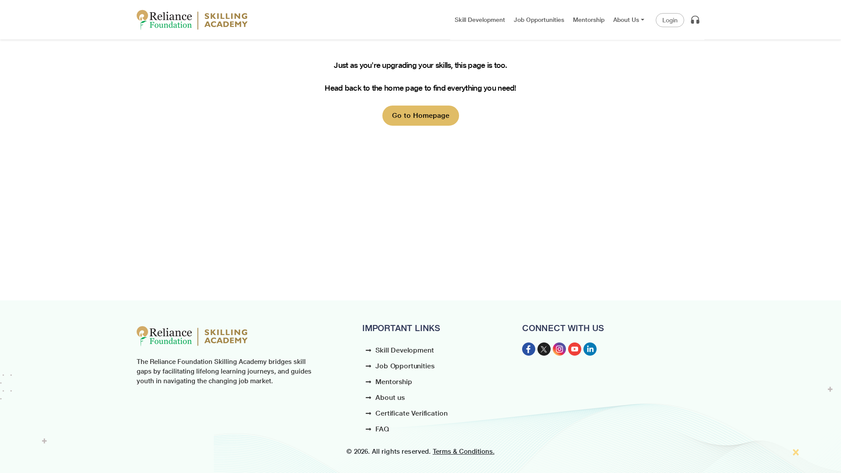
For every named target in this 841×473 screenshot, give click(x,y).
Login (670, 20)
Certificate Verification (411, 413)
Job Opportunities (404, 366)
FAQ (382, 429)
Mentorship (393, 382)
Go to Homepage (420, 115)
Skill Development (404, 350)
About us (390, 397)
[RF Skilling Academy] (192, 20)
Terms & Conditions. (464, 451)
